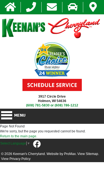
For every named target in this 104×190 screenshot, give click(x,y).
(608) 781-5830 (38, 105)
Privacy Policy (20, 159)
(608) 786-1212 (66, 105)
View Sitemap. (88, 154)
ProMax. (70, 154)
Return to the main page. (18, 136)
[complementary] (87, 173)
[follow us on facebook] (37, 144)
